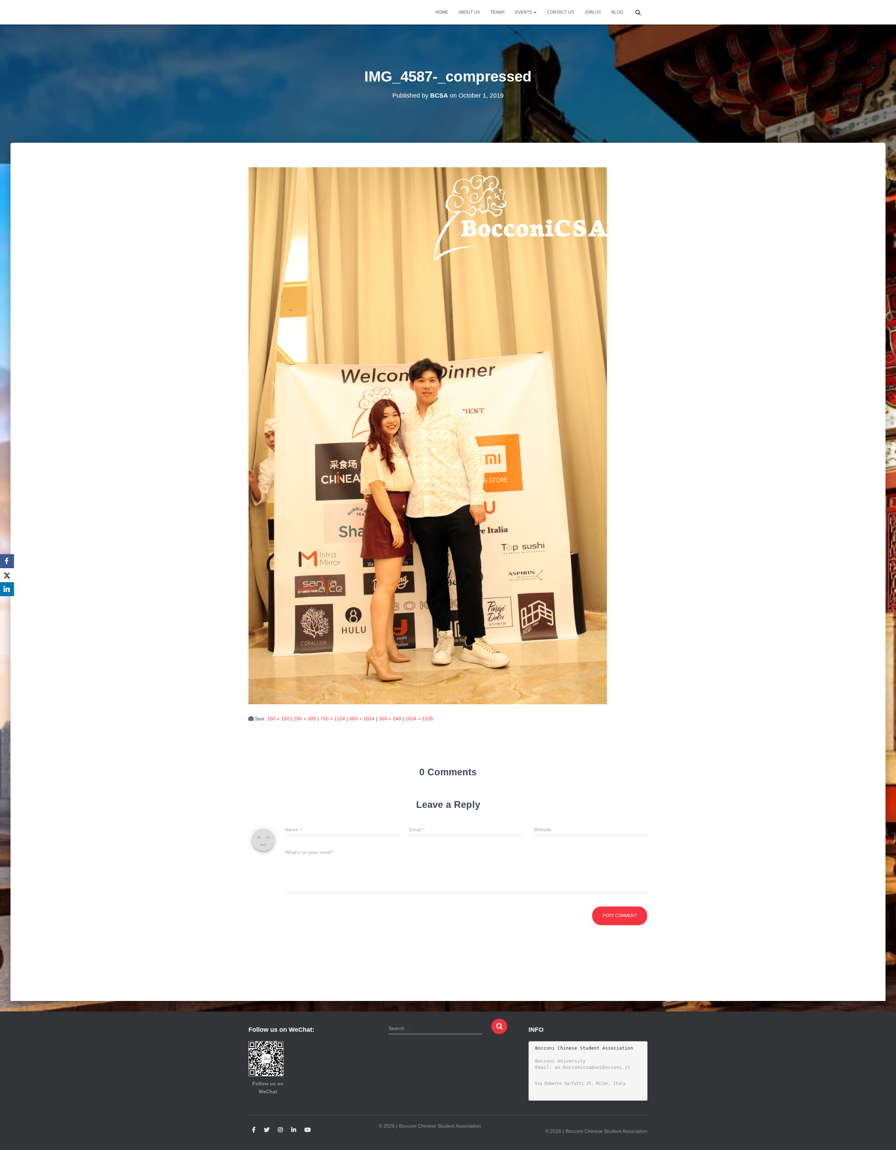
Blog (617, 12)
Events (524, 12)
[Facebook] (7, 561)
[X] (7, 575)
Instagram (280, 1130)
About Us (469, 12)
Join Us (592, 12)
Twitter (266, 1130)
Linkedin (294, 1130)
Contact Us (560, 12)
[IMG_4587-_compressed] (427, 435)
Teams (497, 12)
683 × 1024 (361, 718)
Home (441, 12)
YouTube (307, 1130)
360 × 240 (390, 718)
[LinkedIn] (7, 589)
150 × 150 (278, 718)
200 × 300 (305, 718)
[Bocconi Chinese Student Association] (266, 12)
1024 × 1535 (419, 718)
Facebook (253, 1130)
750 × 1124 (332, 718)
